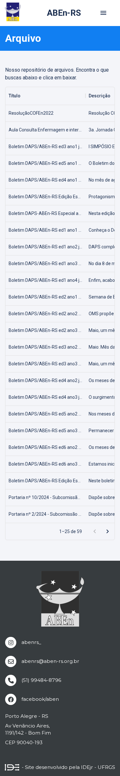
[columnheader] (45, 96)
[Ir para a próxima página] (107, 531)
